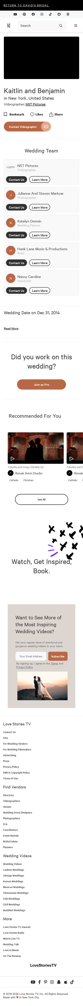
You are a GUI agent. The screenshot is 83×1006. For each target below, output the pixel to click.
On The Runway (12, 956)
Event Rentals (11, 835)
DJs (5, 824)
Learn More (39, 179)
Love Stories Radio (13, 932)
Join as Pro (41, 384)
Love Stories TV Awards (16, 927)
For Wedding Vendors (15, 743)
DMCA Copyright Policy (16, 772)
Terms (54, 663)
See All (41, 499)
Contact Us (16, 179)
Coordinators (10, 830)
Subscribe (57, 656)
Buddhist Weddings (14, 910)
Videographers (11, 801)
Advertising (9, 755)
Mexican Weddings (14, 887)
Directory (8, 795)
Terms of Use (10, 778)
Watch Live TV (11, 938)
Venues (7, 806)
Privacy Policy (24, 667)
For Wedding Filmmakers (17, 749)
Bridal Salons (10, 841)
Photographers (11, 818)
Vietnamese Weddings (15, 893)
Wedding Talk (11, 944)
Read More (11, 328)
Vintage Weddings (13, 875)
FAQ (5, 738)
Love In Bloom (11, 950)
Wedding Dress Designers (17, 812)
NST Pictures (35, 104)
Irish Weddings (11, 898)
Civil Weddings (11, 904)
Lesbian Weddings (13, 869)
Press (6, 761)
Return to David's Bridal (26, 5)
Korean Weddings (13, 881)
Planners (8, 847)
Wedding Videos (12, 864)
